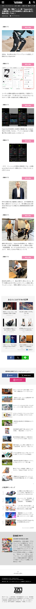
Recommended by (22, 349)
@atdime (11, 375)
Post (18, 358)
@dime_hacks (19, 379)
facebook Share (10, 358)
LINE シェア (25, 358)
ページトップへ (18, 573)
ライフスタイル (9, 5)
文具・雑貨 (17, 5)
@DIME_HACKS (27, 375)
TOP (3, 5)
